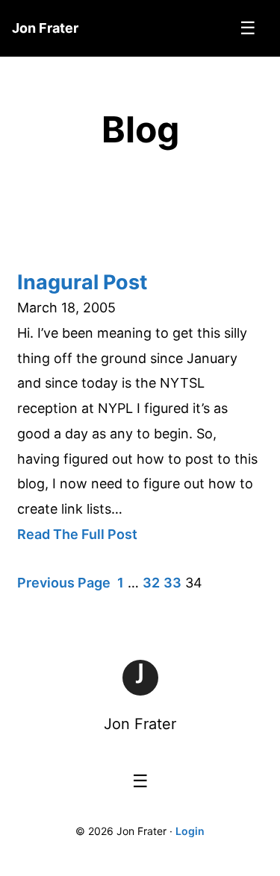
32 (151, 582)
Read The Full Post (77, 534)
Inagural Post (82, 282)
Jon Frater (140, 724)
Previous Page (64, 582)
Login (190, 831)
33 (172, 582)
